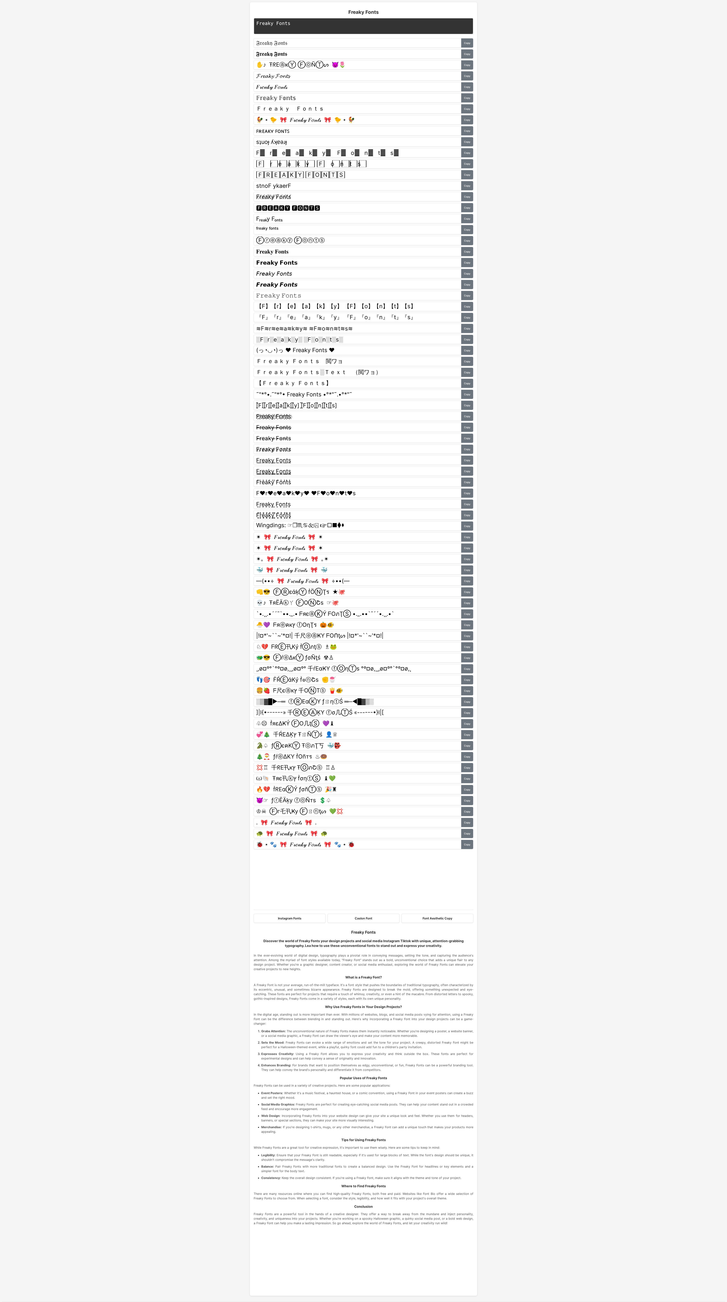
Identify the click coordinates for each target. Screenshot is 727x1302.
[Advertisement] (363, 879)
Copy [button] (467, 42)
